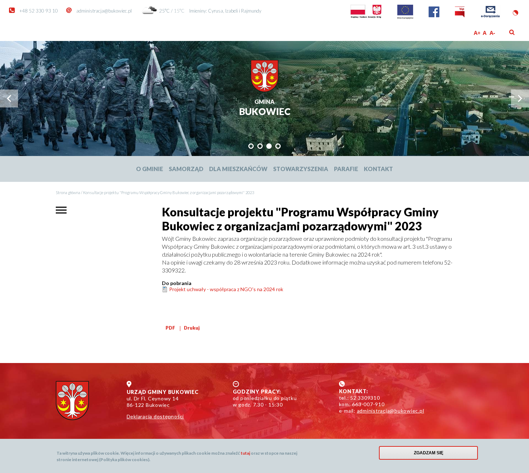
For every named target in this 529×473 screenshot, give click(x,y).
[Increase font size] (477, 33)
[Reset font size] (485, 33)
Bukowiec (264, 108)
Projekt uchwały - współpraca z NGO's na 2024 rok (226, 289)
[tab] (251, 146)
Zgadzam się (428, 452)
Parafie (346, 168)
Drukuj (192, 328)
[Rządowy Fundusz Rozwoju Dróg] (366, 17)
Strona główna (68, 192)
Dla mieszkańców (238, 168)
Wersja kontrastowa (515, 12)
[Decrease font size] (492, 33)
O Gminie (149, 168)
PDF (170, 328)
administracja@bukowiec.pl (104, 11)
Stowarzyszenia (300, 168)
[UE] (405, 17)
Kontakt (378, 168)
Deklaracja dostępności (155, 416)
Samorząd (186, 168)
